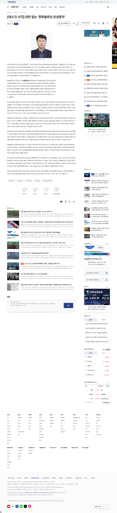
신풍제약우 (89, 357)
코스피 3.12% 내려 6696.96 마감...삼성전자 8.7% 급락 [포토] (97, 309)
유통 (40, 431)
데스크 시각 (43, 7)
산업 (40, 414)
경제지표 (52, 420)
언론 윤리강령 (28, 492)
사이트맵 (93, 478)
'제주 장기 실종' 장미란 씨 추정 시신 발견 (99, 75)
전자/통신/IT (42, 420)
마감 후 (50, 7)
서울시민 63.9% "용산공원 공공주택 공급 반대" (35, 253)
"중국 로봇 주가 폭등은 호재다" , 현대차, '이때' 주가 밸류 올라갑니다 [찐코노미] (97, 132)
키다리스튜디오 (90, 370)
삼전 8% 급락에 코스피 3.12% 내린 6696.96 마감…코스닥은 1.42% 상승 (43, 243)
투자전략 (103, 320)
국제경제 (62, 417)
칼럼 (56, 7)
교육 (86, 420)
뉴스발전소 (20, 447)
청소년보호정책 (45, 478)
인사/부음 (87, 431)
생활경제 (52, 423)
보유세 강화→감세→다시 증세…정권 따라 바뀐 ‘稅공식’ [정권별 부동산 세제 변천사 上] (46, 285)
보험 (19, 423)
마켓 (8, 414)
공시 (8, 417)
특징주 (90, 320)
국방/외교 (75, 423)
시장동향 (30, 417)
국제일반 (62, 420)
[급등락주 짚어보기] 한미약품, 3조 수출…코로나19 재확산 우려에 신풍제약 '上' (100, 183)
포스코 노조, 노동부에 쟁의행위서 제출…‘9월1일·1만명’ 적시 (40, 263)
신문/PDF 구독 (102, 1)
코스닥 (103, 353)
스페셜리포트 (42, 447)
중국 (62, 426)
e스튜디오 (31, 450)
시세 (8, 423)
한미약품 (89, 361)
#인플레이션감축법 (47, 180)
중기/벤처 (41, 437)
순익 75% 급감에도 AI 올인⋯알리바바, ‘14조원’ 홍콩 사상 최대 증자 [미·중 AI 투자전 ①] (47, 222)
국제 (62, 414)
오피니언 (15, 7)
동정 (86, 434)
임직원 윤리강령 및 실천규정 (46, 492)
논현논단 (25, 7)
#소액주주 (37, 180)
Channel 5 (53, 447)
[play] (73, 23)
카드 (19, 429)
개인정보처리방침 (35, 478)
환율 (8, 437)
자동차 (40, 423)
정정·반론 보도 (69, 478)
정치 (74, 414)
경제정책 (52, 417)
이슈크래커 (20, 450)
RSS (108, 1)
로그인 (86, 1)
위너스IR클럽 (64, 447)
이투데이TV (31, 447)
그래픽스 (20, 456)
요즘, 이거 (20, 453)
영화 (8, 456)
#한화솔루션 (11, 180)
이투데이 (9, 12)
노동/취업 (87, 426)
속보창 (96, 1)
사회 (86, 414)
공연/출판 (9, 461)
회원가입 (91, 1)
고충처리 (54, 478)
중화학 (40, 426)
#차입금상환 (29, 180)
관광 (8, 450)
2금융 (19, 426)
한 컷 (19, 459)
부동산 (30, 414)
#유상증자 (20, 180)
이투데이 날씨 (74, 447)
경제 (51, 414)
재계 (40, 417)
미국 (62, 423)
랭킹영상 (30, 453)
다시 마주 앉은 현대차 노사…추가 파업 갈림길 (34, 274)
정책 (29, 423)
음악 (8, 459)
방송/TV (9, 453)
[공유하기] (95, 23)
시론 (37, 7)
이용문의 (61, 478)
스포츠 (8, 464)
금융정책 (20, 417)
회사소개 (19, 478)
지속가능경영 (85, 447)
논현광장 (31, 7)
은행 (19, 420)
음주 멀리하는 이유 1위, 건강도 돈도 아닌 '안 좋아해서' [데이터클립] (40, 232)
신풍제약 (89, 366)
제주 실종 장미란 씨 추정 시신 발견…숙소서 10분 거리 (36, 211)
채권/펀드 (9, 434)
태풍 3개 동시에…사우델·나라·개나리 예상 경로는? (99, 67)
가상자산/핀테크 (21, 431)
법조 (86, 417)
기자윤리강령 (35, 492)
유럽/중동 (63, 431)
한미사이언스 (90, 374)
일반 (8, 443)
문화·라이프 (10, 447)
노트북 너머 (62, 7)
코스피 (90, 353)
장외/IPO (9, 426)
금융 (19, 414)
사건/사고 (87, 423)
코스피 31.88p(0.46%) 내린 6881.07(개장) (100, 105)
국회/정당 (75, 420)
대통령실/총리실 (76, 417)
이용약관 (26, 478)
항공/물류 (41, 429)
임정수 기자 (10, 24)
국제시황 (9, 440)
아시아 (62, 429)
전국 (86, 429)
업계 (29, 420)
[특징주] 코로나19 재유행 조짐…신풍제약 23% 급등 (100, 71)
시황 (8, 420)
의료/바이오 (41, 434)
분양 (29, 426)
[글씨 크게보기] (107, 23)
